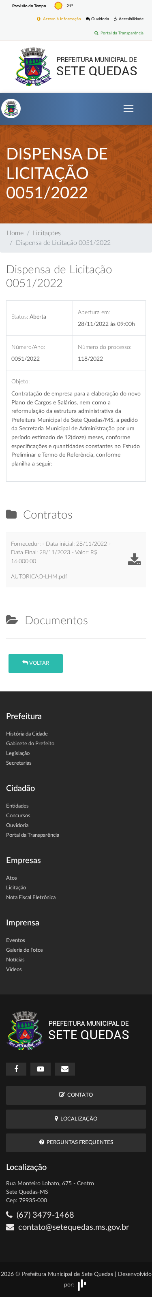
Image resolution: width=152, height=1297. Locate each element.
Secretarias (19, 763)
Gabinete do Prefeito (30, 743)
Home (15, 233)
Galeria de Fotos (24, 950)
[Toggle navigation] (128, 108)
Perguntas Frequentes (78, 1142)
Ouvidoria (99, 19)
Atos (11, 878)
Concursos (18, 816)
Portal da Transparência (120, 33)
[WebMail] (65, 1069)
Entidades (17, 806)
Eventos (15, 940)
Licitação (16, 888)
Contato (79, 1095)
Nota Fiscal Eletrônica (31, 897)
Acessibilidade (130, 19)
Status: (19, 317)
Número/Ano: (28, 347)
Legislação (18, 753)
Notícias (15, 960)
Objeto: (20, 381)
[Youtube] (40, 1069)
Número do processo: (104, 347)
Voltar (38, 663)
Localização (77, 1119)
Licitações (47, 233)
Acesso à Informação (61, 19)
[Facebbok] (16, 1069)
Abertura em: (94, 312)
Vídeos (14, 969)
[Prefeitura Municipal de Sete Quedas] (76, 66)
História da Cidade (27, 734)
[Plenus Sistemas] (82, 1284)
